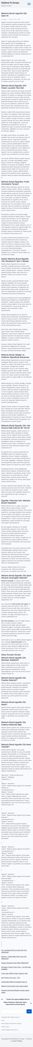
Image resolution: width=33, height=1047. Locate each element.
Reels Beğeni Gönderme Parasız (11, 1023)
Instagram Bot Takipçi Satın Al (10, 1017)
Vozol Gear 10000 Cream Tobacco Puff (14, 973)
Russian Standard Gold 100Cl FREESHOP (14, 963)
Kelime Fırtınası (10, 2)
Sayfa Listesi (5, 1026)
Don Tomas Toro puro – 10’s (10, 978)
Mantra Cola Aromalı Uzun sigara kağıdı (14, 986)
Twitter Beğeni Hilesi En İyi (9, 1030)
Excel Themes (17, 1041)
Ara (29, 1011)
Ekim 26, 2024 (15, 19)
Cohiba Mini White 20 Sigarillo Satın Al (14, 982)
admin (5, 19)
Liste (2, 1020)
